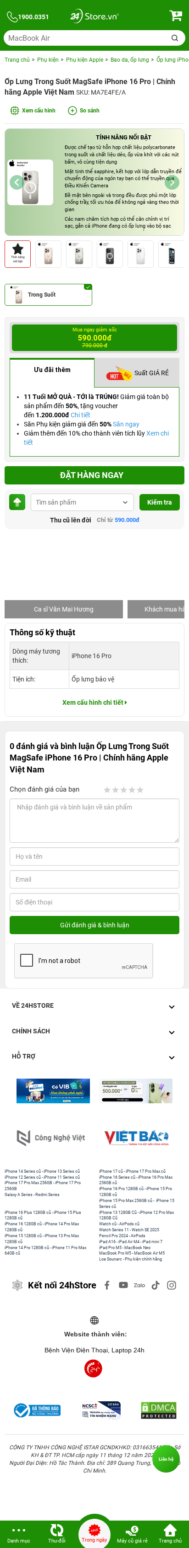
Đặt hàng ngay (91, 475)
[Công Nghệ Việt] (52, 1138)
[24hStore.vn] (94, 17)
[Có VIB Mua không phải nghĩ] (53, 1091)
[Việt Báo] (137, 1138)
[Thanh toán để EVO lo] (135, 1091)
